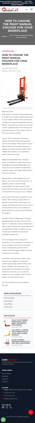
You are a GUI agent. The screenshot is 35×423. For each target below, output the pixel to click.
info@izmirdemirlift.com (11, 399)
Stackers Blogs (8, 51)
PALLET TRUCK (6, 373)
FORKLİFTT (5, 381)
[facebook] (3, 407)
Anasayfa (4, 36)
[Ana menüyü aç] (31, 9)
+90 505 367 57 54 (9, 393)
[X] (10, 407)
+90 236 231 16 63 (9, 396)
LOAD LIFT (5, 379)
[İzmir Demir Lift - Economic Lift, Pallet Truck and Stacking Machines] (10, 9)
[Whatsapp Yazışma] (3, 419)
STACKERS (5, 376)
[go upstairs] (30, 412)
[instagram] (7, 407)
